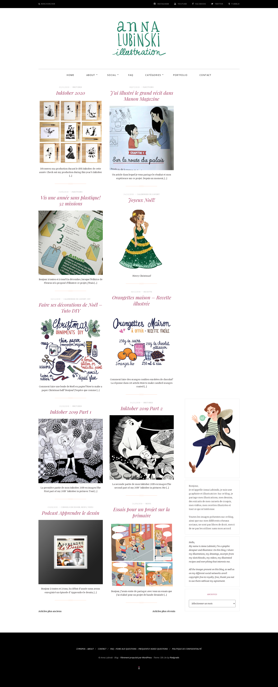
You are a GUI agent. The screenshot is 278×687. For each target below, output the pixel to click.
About (90, 75)
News (148, 504)
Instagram (163, 4)
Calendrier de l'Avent (148, 194)
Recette (148, 292)
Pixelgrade (174, 657)
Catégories (153, 75)
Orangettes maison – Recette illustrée (141, 300)
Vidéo (90, 507)
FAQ (130, 75)
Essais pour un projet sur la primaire (141, 512)
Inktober (77, 87)
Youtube (182, 4)
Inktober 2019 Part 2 (142, 408)
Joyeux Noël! (141, 200)
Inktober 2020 (70, 93)
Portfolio (180, 75)
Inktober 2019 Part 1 (70, 412)
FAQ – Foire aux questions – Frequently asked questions (139, 648)
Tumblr (235, 4)
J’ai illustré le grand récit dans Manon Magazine (141, 96)
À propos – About (85, 648)
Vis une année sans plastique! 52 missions (71, 200)
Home (70, 75)
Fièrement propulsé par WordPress (136, 657)
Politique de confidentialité (187, 648)
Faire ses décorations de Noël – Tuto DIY (70, 307)
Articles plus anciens (49, 611)
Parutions (148, 87)
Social (111, 75)
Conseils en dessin (70, 507)
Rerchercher (48, 4)
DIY (89, 299)
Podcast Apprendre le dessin (70, 513)
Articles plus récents (164, 611)
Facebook (200, 4)
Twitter (219, 4)
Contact (205, 75)
